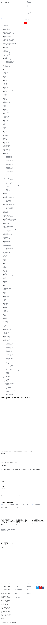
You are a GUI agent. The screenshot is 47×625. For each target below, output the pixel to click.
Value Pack (8, 190)
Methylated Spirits (7, 32)
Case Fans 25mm (9, 157)
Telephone (6, 135)
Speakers (6, 58)
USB (5, 138)
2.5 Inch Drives (8, 44)
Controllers (8, 174)
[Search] (25, 23)
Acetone (6, 26)
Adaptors (6, 91)
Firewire (5, 106)
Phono (5, 121)
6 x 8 (5, 77)
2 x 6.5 (5, 69)
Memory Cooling (7, 150)
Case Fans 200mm (9, 172)
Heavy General (8, 200)
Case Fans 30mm (9, 159)
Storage (5, 57)
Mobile (5, 50)
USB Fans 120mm (9, 179)
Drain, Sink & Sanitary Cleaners (10, 196)
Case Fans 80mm (9, 167)
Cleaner (7, 187)
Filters (7, 175)
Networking (6, 53)
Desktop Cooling (7, 143)
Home (28, 1)
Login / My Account (30, 4)
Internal (7, 46)
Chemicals (5, 25)
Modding (6, 51)
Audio (5, 94)
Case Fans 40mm (9, 160)
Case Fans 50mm (9, 163)
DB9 (5, 98)
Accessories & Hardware (8, 40)
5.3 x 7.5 (6, 76)
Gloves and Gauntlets (8, 197)
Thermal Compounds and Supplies (11, 185)
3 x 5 (5, 70)
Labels (5, 88)
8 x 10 (5, 81)
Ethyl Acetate (7, 29)
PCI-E (5, 119)
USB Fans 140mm (9, 181)
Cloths (7, 194)
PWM (5, 127)
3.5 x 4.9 (6, 72)
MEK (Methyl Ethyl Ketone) (9, 31)
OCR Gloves (8, 203)
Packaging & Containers (9, 204)
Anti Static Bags (6, 66)
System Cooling (7, 152)
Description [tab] (3, 460)
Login (28, 589)
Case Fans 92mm (9, 168)
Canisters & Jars (9, 205)
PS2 (5, 124)
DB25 (5, 97)
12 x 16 (5, 86)
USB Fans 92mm (9, 183)
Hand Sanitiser (7, 37)
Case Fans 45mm (9, 161)
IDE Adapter (6, 112)
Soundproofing (7, 59)
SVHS (5, 134)
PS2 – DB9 (6, 125)
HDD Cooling (6, 147)
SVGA (5, 132)
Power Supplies (7, 55)
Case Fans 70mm (9, 165)
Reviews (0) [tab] (19, 460)
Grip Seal (6, 87)
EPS (5, 101)
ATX (5, 92)
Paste (7, 189)
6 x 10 (5, 79)
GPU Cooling (6, 146)
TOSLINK (6, 136)
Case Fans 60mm (9, 164)
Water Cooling (7, 153)
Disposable (8, 198)
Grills (7, 176)
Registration (29, 2)
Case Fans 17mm (9, 156)
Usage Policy (17, 590)
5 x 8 (5, 75)
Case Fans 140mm (9, 171)
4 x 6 (5, 73)
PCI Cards (8, 54)
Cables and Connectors (7, 90)
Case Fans (6, 154)
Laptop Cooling (7, 149)
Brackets (6, 141)
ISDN (5, 113)
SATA (5, 128)
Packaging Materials (9, 208)
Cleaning (6, 193)
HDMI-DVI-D (6, 110)
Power (5, 123)
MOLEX (5, 114)
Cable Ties (6, 41)
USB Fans (6, 178)
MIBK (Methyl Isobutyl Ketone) (10, 33)
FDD (5, 105)
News (28, 5)
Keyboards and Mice (8, 48)
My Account (29, 588)
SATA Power (6, 130)
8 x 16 (5, 83)
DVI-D (5, 99)
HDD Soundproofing (9, 63)
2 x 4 (5, 68)
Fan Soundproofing (9, 62)
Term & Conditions (18, 589)
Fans (5, 103)
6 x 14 (5, 80)
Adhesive (7, 186)
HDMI (5, 109)
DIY (3, 192)
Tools (5, 65)
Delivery (16, 586)
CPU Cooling (6, 142)
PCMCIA (6, 120)
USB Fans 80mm (9, 182)
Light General (8, 201)
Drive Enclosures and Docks (9, 43)
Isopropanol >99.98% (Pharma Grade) (11, 35)
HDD (5, 108)
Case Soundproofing (10, 61)
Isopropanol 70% (7, 36)
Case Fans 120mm (9, 169)
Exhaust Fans (7, 145)
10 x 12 (5, 84)
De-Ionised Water (7, 28)
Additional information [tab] (11, 460)
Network (6, 117)
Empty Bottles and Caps (9, 39)
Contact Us (29, 586)
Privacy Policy (17, 588)
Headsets (6, 47)
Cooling (4, 139)
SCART (5, 131)
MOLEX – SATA (7, 116)
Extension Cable (7, 102)
